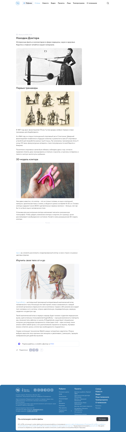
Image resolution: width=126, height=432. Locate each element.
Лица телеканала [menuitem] (102, 397)
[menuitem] (28, 3)
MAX (52, 344)
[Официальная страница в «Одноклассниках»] (41, 390)
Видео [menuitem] (98, 394)
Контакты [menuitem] (98, 406)
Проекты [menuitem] (77, 389)
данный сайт (94, 426)
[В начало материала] (41, 350)
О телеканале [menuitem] (100, 403)
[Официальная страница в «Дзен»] (48, 390)
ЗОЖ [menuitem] (60, 394)
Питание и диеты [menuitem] (64, 392)
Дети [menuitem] (60, 401)
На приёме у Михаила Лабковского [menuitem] (81, 409)
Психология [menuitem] (62, 396)
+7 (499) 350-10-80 (32, 411)
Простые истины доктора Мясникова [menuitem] (82, 396)
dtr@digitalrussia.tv (38, 409)
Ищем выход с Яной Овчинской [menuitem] (80, 403)
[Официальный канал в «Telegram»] (45, 390)
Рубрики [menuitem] (62, 389)
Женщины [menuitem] (62, 403)
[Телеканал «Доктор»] (18, 3)
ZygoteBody (20, 302)
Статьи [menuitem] (98, 389)
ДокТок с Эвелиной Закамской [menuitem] (80, 399)
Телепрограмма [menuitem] (101, 400)
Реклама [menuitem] (98, 408)
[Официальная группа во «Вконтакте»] (35, 390)
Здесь (18, 253)
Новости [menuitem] (98, 392)
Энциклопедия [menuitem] (63, 399)
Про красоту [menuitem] (63, 408)
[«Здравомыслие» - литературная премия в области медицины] (26, 390)
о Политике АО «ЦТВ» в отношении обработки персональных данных (51, 426)
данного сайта (70, 424)
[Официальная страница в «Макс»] (51, 390)
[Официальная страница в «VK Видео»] (38, 390)
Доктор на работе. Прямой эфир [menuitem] (82, 392)
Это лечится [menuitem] (78, 412)
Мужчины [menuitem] (62, 405)
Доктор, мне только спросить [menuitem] (83, 406)
